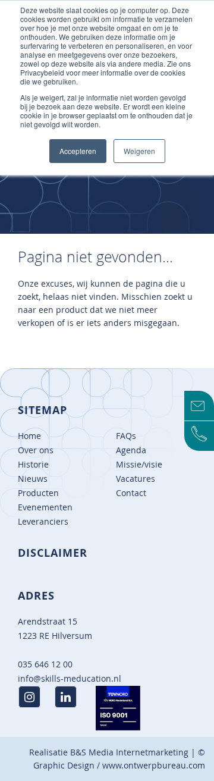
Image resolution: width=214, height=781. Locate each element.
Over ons (36, 450)
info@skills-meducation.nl (69, 678)
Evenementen (45, 507)
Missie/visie (139, 464)
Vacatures (135, 478)
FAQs (126, 435)
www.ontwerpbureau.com (153, 765)
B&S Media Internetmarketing (129, 752)
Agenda (131, 450)
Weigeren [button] (139, 151)
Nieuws (33, 478)
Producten (38, 492)
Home (29, 435)
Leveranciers (43, 521)
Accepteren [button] (77, 151)
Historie (33, 464)
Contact (131, 492)
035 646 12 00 (45, 664)
